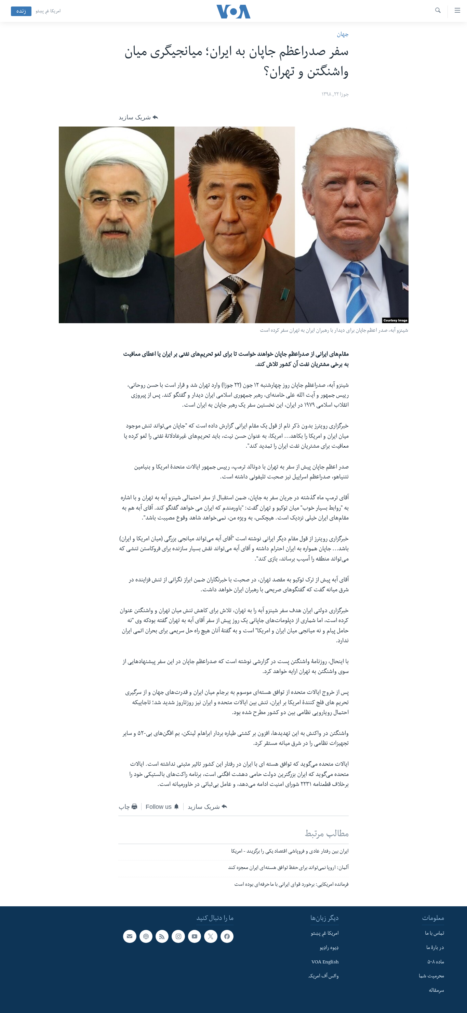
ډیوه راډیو (329, 948)
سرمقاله (436, 991)
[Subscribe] (129, 936)
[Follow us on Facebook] (227, 936)
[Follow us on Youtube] (194, 936)
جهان (343, 35)
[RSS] (162, 936)
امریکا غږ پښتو (48, 11)
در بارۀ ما (435, 948)
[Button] (138, 117)
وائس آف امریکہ (323, 977)
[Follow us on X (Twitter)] (210, 936)
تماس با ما (434, 934)
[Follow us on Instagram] (178, 936)
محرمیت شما (431, 977)
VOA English (325, 963)
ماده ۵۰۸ (435, 963)
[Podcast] (145, 936)
